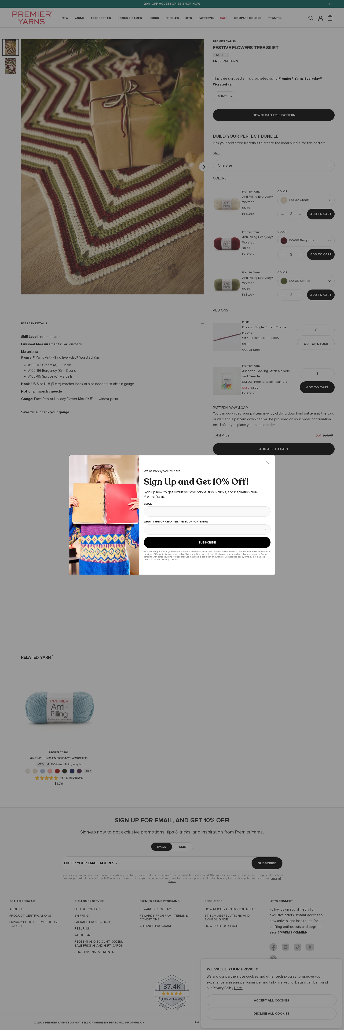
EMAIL (147, 504)
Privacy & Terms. (169, 559)
